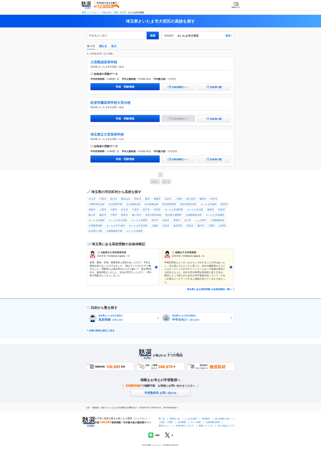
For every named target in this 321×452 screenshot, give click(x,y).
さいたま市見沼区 (138, 225)
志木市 (124, 209)
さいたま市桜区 (135, 230)
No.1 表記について (226, 425)
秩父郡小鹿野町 (173, 214)
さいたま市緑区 (96, 220)
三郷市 (211, 225)
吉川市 (187, 220)
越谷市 (102, 214)
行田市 (102, 198)
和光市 (189, 225)
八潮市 (178, 198)
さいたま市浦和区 (174, 209)
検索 (152, 35)
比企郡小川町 (95, 230)
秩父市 (113, 198)
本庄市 (165, 225)
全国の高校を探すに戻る (102, 330)
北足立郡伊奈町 (153, 214)
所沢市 (154, 220)
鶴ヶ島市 (136, 214)
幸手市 (213, 198)
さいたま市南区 (208, 204)
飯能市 (210, 209)
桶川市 (200, 225)
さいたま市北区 (195, 209)
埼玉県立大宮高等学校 (107, 134)
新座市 (124, 214)
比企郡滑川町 (116, 204)
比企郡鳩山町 (151, 204)
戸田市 (113, 214)
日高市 (157, 209)
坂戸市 (146, 209)
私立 (114, 46)
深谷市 (165, 220)
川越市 (154, 225)
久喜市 (135, 209)
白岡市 (222, 225)
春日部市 (178, 225)
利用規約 (206, 418)
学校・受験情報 (125, 87)
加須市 (221, 209)
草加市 (176, 220)
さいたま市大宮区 (118, 220)
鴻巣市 (91, 209)
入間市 (113, 209)
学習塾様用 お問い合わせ (160, 393)
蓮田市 (202, 198)
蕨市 (147, 198)
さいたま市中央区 (115, 225)
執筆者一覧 (175, 418)
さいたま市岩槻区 (215, 214)
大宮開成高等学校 (103, 61)
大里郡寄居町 (95, 225)
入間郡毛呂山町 (96, 204)
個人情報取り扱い (223, 418)
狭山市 (91, 214)
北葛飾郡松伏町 (194, 214)
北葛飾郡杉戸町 (114, 230)
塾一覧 (162, 418)
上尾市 (102, 209)
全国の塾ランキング (185, 425)
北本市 (168, 198)
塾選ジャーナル (206, 425)
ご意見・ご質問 (166, 422)
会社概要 (182, 422)
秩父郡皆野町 (169, 204)
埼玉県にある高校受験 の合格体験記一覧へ (209, 289)
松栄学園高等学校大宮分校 (110, 102)
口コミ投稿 (196, 422)
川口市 (91, 198)
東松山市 (125, 198)
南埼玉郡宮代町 (188, 204)
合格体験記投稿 (213, 422)
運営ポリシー (165, 425)
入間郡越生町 (217, 220)
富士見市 (191, 198)
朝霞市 (157, 198)
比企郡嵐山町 (134, 204)
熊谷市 (224, 204)
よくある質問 (191, 418)
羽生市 (137, 198)
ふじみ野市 (201, 220)
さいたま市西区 (139, 220)
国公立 (103, 46)
